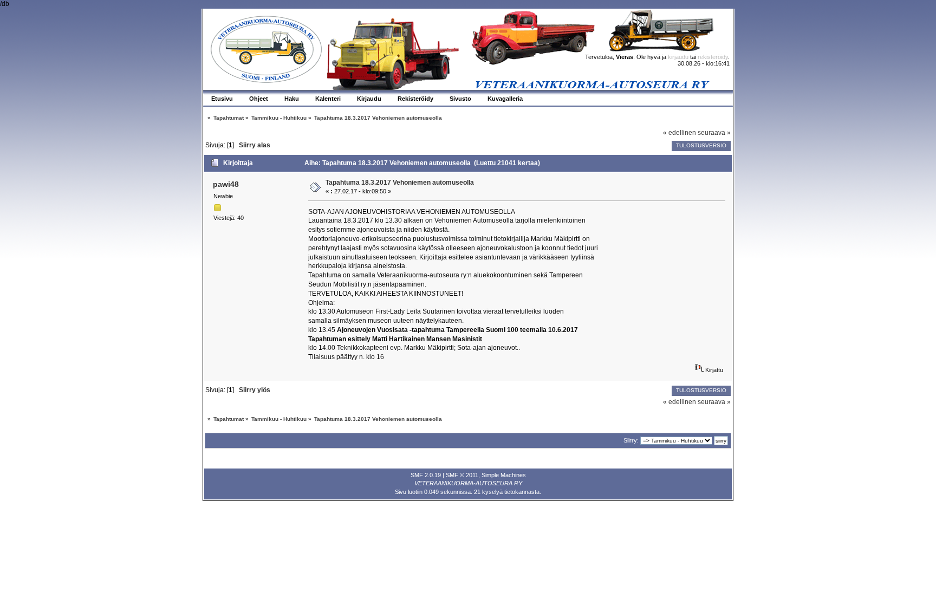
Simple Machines (504, 475)
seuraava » (714, 132)
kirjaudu (678, 57)
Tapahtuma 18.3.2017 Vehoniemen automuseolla (400, 182)
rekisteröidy (713, 57)
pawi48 (226, 184)
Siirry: (631, 440)
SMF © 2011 (462, 475)
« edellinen (679, 132)
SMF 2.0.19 (426, 475)
